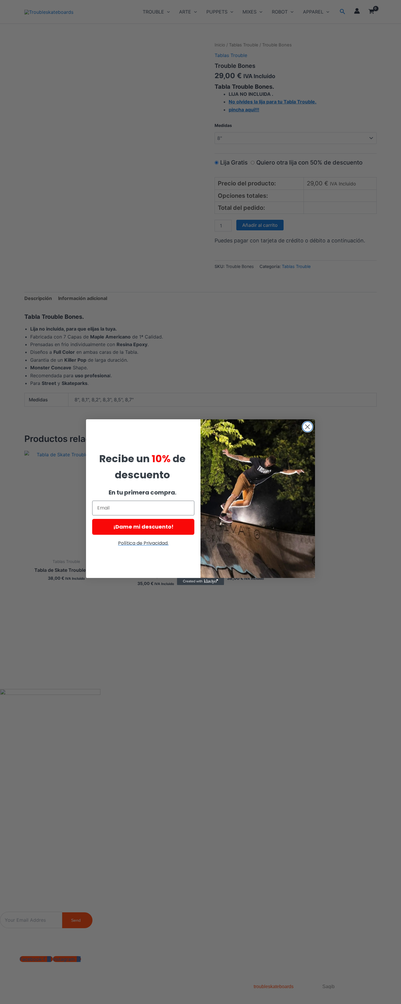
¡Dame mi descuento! (143, 526)
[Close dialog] (307, 427)
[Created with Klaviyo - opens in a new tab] (200, 581)
